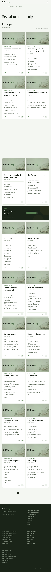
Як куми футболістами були (37, 93)
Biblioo (6, 2)
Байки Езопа (4, 552)
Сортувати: (38, 28)
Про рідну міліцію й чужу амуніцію (12, 176)
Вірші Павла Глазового (32, 46)
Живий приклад (34, 460)
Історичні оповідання (6, 537)
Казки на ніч (29, 518)
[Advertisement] (25, 138)
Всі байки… (4, 562)
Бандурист (32, 375)
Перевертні (9, 238)
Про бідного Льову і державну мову (12, 93)
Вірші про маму (30, 539)
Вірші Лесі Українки (30, 533)
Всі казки (28, 524)
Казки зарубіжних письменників (33, 512)
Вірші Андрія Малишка (31, 535)
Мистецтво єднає (11, 420)
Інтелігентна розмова (13, 460)
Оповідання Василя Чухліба (7, 535)
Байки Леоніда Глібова (6, 550)
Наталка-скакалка (35, 287)
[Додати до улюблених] (22, 73)
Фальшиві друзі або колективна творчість (36, 50)
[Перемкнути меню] (47, 2)
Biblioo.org (4, 11)
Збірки (28, 522)
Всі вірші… (29, 541)
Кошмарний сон (11, 375)
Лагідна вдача (10, 334)
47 (29, 493)
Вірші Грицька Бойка (8, 46)
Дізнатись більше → (42, 212)
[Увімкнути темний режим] (44, 2)
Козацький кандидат (36, 334)
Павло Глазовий (30, 53)
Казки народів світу (30, 516)
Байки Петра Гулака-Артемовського (9, 556)
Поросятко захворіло (13, 49)
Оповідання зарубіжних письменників (9, 533)
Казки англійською (30, 520)
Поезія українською (31, 543)
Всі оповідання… (5, 543)
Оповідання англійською (7, 541)
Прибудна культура (35, 175)
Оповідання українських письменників (9, 531)
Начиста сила (33, 238)
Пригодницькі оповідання (7, 539)
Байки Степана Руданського (7, 558)
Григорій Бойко (6, 51)
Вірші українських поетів (31, 531)
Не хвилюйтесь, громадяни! (10, 288)
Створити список (31, 213)
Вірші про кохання (30, 537)
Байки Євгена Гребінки (6, 554)
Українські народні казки (32, 514)
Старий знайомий (35, 420)
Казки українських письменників (33, 510)
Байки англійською (5, 560)
